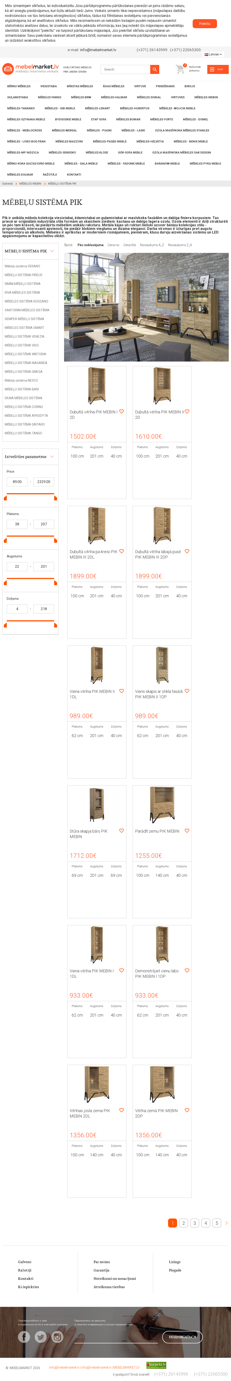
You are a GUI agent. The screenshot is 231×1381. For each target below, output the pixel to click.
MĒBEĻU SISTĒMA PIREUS (23, 275)
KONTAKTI (74, 174)
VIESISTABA (48, 86)
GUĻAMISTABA (17, 97)
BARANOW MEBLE (167, 163)
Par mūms (102, 1262)
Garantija (101, 1270)
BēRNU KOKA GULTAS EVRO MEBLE (31, 163)
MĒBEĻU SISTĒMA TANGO (23, 433)
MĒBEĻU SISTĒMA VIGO (22, 345)
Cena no (114, 245)
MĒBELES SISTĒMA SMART (24, 328)
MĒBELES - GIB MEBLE (60, 108)
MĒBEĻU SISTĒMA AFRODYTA (26, 415)
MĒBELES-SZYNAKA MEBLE (26, 119)
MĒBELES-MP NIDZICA (23, 152)
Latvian (214, 54)
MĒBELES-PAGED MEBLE (110, 141)
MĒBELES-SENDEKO (62, 152)
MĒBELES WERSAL (64, 130)
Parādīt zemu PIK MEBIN (157, 831)
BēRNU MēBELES (18, 86)
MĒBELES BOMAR (128, 119)
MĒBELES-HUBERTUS (134, 108)
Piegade (175, 1270)
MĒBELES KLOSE (97, 152)
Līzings (174, 1262)
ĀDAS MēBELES (113, 86)
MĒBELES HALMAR (114, 97)
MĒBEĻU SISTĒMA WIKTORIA (25, 354)
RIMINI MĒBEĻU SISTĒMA (23, 284)
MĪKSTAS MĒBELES (80, 86)
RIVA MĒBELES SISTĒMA (22, 292)
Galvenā (7, 183)
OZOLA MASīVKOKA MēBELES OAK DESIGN (181, 152)
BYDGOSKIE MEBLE (68, 119)
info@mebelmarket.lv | (65, 1367)
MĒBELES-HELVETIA (150, 141)
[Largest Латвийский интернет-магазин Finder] (153, 1365)
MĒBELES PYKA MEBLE (205, 163)
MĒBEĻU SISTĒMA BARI (22, 389)
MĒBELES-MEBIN (206, 97)
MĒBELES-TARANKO (21, 108)
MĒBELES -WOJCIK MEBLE (177, 108)
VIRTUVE (140, 86)
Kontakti (25, 1279)
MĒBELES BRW (81, 97)
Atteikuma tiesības (109, 1287)
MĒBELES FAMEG (49, 97)
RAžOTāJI (50, 174)
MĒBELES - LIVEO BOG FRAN (26, 141)
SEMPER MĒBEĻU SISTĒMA (24, 319)
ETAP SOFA (98, 119)
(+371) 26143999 (152, 50)
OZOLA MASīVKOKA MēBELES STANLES (182, 130)
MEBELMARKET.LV (126, 1367)
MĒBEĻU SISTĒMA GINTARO (25, 424)
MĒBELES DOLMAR (20, 174)
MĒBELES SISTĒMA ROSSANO (26, 301)
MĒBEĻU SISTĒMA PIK (62, 183)
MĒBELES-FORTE (161, 119)
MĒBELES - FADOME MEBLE (126, 163)
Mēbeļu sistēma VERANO (22, 266)
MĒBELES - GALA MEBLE (81, 163)
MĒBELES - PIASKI (99, 130)
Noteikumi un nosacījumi (115, 1279)
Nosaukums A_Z (152, 245)
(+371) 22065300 (185, 50)
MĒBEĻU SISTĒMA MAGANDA (26, 363)
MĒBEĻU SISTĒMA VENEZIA (24, 336)
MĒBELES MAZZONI (69, 141)
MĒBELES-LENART (97, 108)
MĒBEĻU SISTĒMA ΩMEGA (24, 371)
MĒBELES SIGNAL (149, 97)
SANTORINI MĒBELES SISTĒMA (27, 310)
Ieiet (220, 69)
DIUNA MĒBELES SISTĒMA (23, 398)
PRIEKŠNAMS (165, 86)
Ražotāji (24, 1270)
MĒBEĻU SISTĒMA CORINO (24, 407)
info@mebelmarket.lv (98, 50)
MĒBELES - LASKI (133, 130)
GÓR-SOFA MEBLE (130, 152)
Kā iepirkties (28, 1287)
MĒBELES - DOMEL (195, 119)
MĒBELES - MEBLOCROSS (24, 130)
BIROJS (190, 86)
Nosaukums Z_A (180, 245)
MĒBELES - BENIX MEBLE (191, 141)
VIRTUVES (178, 97)
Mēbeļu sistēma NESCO (21, 380)
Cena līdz (130, 245)
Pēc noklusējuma (91, 245)
